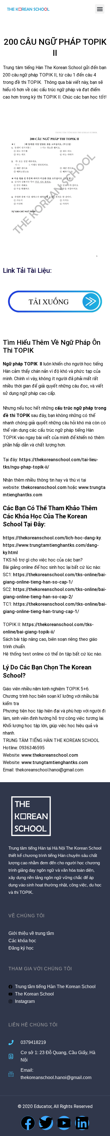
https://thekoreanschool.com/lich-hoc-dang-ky (52, 538)
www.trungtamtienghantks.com (54, 762)
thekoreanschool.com (44, 487)
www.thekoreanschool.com (49, 755)
